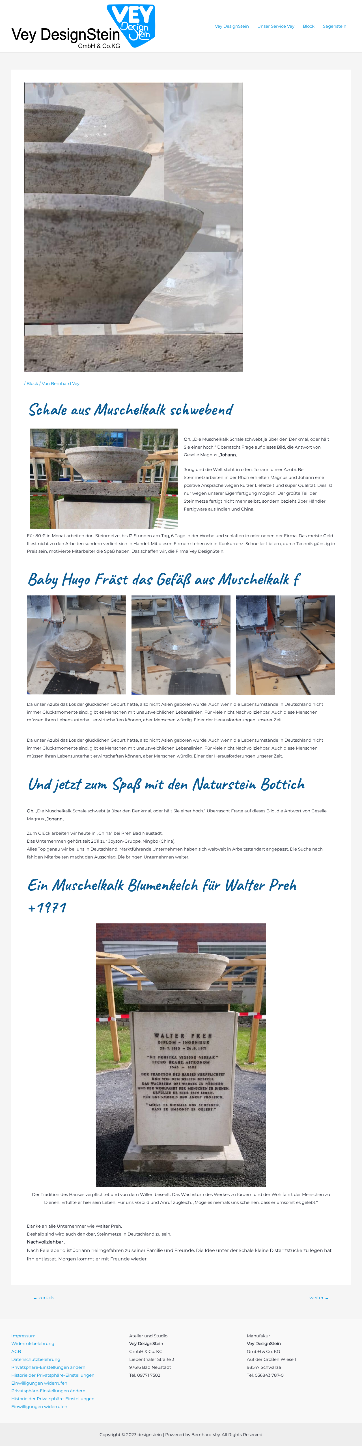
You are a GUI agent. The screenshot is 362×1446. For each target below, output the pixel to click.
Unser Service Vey (275, 26)
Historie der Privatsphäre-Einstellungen (52, 1375)
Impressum (23, 1336)
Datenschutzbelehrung (35, 1359)
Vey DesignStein (232, 26)
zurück (43, 1298)
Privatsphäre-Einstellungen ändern (48, 1367)
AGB (16, 1351)
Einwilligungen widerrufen (39, 1383)
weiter (319, 1298)
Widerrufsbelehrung (32, 1343)
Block (308, 26)
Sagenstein (334, 26)
